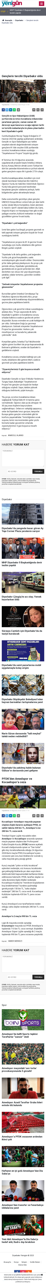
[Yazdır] (18, 109)
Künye (16, 1262)
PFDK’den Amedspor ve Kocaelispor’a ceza (25, 11)
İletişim (24, 1262)
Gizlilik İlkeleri (35, 1262)
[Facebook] (3, 109)
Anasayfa (8, 20)
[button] (33, 109)
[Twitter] (6, 109)
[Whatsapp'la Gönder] (14, 109)
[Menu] (42, 4)
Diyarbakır (19, 20)
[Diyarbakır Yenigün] (12, 3)
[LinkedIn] (10, 109)
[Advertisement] (23, 50)
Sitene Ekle (22, 1265)
